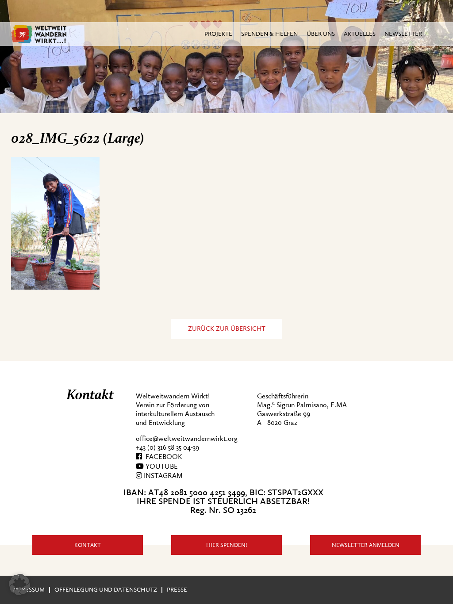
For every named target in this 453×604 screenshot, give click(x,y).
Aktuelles (360, 34)
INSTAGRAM (162, 476)
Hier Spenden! (226, 545)
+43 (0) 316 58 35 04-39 (167, 447)
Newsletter (403, 34)
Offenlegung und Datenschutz (105, 589)
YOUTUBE (161, 466)
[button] (19, 584)
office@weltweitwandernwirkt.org (187, 439)
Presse (177, 589)
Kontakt (87, 545)
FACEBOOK (162, 457)
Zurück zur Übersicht (226, 329)
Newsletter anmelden (365, 545)
